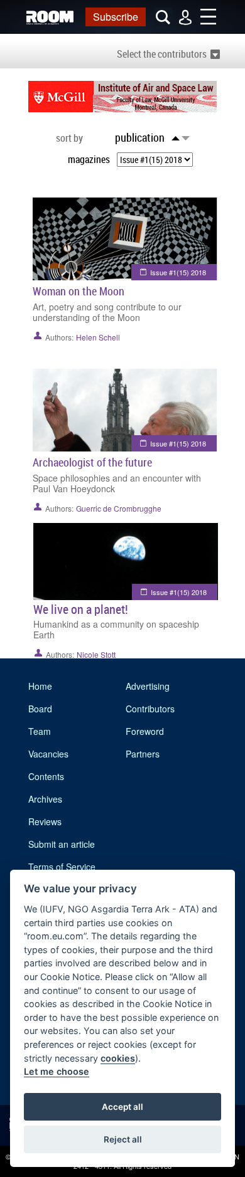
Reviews (45, 821)
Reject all (123, 1139)
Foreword (145, 731)
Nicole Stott (96, 654)
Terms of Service (61, 867)
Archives (45, 799)
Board (40, 709)
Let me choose (56, 1071)
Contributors (150, 709)
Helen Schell (98, 337)
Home (40, 686)
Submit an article (61, 844)
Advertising (148, 686)
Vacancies (48, 754)
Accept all (122, 1107)
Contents (46, 776)
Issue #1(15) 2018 (178, 272)
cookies (118, 1058)
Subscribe (115, 16)
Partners (143, 754)
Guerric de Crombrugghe (118, 508)
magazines (89, 159)
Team (39, 731)
